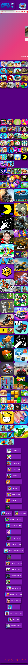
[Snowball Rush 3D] (17, 159)
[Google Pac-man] (24, 159)
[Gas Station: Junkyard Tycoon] (10, 124)
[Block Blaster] (24, 87)
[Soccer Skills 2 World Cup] (24, 138)
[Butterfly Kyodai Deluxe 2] (17, 131)
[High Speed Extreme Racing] (10, 73)
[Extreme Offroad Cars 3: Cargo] (24, 73)
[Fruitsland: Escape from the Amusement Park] (10, 138)
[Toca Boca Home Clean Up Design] (3, 145)
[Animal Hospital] (17, 87)
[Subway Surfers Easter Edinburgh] (3, 152)
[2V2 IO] (3, 131)
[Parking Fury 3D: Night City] (10, 131)
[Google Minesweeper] (17, 124)
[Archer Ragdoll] (10, 152)
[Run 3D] (3, 124)
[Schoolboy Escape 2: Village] (24, 131)
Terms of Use (20, 661)
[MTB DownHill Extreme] (17, 73)
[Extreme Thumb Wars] (17, 67)
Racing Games (16, 475)
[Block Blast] (3, 159)
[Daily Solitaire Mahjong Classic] (17, 145)
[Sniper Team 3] (10, 159)
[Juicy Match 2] (24, 124)
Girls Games (16, 469)
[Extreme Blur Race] (24, 67)
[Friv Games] (12, 4)
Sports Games (16, 463)
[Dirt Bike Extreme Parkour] (3, 80)
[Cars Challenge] (3, 166)
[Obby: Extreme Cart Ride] (3, 73)
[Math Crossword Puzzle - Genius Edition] (24, 145)
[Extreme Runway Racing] (10, 67)
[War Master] (3, 138)
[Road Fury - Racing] (17, 80)
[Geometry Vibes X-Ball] (17, 152)
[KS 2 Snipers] (10, 87)
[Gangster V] (3, 87)
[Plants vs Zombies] (24, 152)
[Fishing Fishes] (22, 8)
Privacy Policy (12, 661)
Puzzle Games (16, 457)
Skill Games (16, 488)
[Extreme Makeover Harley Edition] (3, 67)
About (5, 661)
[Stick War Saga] (10, 166)
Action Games (16, 450)
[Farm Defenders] (24, 80)
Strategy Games (16, 482)
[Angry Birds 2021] (10, 80)
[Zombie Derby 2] (17, 138)
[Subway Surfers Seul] (10, 145)
